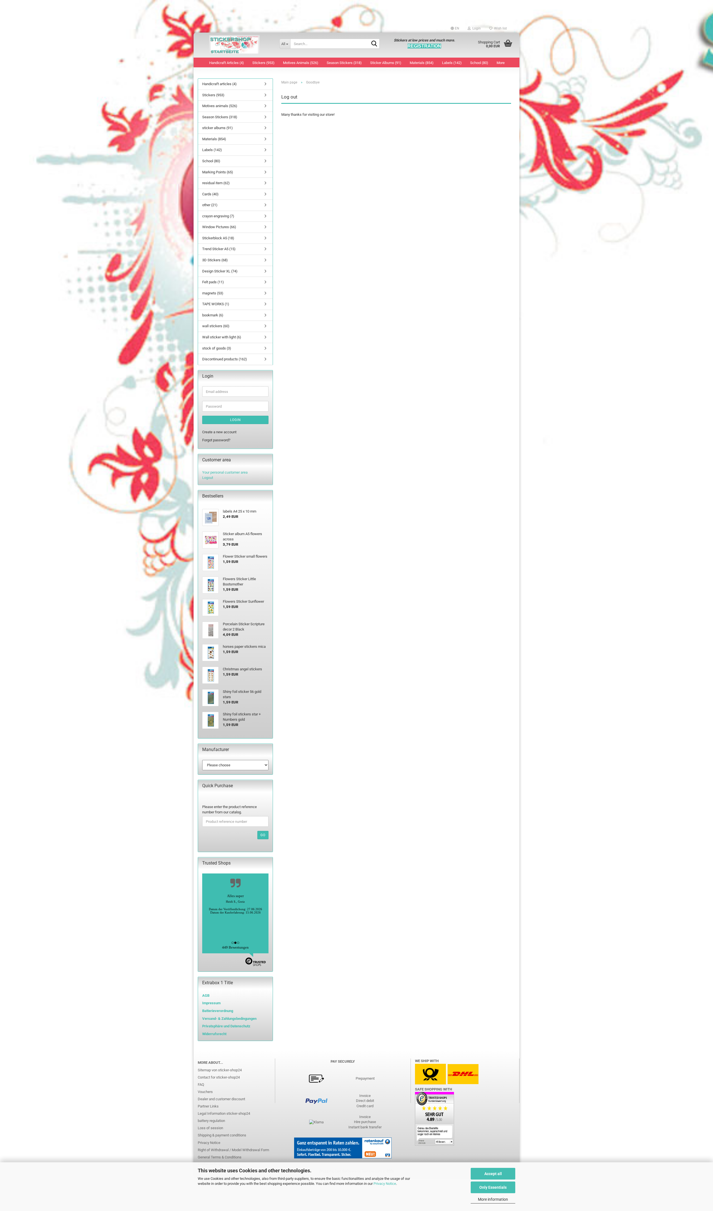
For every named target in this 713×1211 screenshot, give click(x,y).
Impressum (211, 1003)
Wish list (499, 28)
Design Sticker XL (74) (220, 271)
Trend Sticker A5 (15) (219, 249)
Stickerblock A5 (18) (218, 238)
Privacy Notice (384, 1184)
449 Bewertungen (235, 947)
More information (493, 1199)
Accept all (493, 1173)
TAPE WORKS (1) (215, 304)
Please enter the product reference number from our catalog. (229, 809)
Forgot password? (216, 440)
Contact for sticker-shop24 (219, 1077)
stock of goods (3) (216, 348)
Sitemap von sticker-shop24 (220, 1070)
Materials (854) (422, 63)
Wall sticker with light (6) (221, 337)
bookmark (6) (212, 315)
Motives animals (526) (300, 63)
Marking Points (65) (217, 172)
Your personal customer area (225, 472)
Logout (207, 478)
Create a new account (219, 432)
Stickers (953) (263, 63)
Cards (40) (210, 194)
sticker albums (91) (385, 63)
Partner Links (208, 1106)
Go (262, 835)
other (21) (210, 205)
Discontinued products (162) (224, 359)
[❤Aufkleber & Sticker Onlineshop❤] (234, 45)
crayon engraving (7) (218, 216)
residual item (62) (216, 183)
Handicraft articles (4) (226, 63)
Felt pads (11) (213, 282)
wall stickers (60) (215, 326)
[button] (454, 28)
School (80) (479, 63)
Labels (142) (452, 63)
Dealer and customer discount (221, 1099)
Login (235, 420)
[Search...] (374, 44)
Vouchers (205, 1092)
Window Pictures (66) (219, 227)
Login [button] (476, 28)
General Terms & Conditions (219, 1157)
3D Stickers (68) (215, 260)
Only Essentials (493, 1187)
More (501, 63)
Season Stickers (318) (344, 63)
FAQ (201, 1084)
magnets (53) (212, 293)
